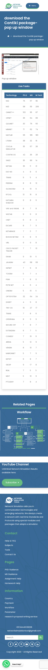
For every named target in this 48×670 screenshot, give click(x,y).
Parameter (10, 612)
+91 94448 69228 (24, 627)
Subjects (9, 545)
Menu (33, 5)
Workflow (9, 607)
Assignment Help (13, 578)
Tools (7, 549)
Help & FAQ (10, 540)
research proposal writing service (21, 616)
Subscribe (11, 482)
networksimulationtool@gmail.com (24, 630)
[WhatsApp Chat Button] (6, 664)
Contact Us (10, 554)
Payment (9, 603)
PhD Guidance (11, 569)
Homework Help (12, 583)
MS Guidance (11, 574)
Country (9, 598)
